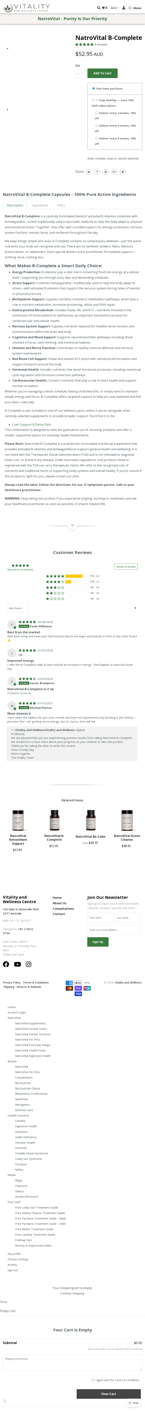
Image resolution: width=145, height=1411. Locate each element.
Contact (59, 914)
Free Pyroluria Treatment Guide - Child (40, 1223)
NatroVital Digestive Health (33, 1056)
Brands (12, 1061)
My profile (14, 1254)
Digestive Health (26, 1126)
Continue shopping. (72, 1293)
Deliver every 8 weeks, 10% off (115, 141)
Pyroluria (21, 1164)
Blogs (18, 1180)
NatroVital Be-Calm (91, 836)
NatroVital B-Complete (54, 838)
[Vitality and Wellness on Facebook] (7, 964)
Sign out (13, 1270)
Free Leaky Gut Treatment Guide (36, 1207)
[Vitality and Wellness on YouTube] (18, 964)
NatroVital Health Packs (30, 1050)
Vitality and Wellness (128, 982)
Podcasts (21, 1186)
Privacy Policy (12, 982)
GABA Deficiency (26, 1137)
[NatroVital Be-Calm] (90, 820)
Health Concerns (18, 1115)
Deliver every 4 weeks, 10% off (115, 115)
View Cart (108, 1394)
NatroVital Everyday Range (32, 1045)
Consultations (63, 909)
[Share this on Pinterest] (105, 172)
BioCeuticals (23, 1083)
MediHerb (21, 1099)
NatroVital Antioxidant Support (18, 840)
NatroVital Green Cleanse (127, 838)
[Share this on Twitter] (88, 172)
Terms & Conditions (36, 982)
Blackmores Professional (31, 1093)
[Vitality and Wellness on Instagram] (28, 964)
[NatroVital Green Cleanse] (126, 820)
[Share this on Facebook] (96, 172)
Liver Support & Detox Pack (31, 424)
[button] (84, 44)
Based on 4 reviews (20, 569)
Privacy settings (18, 1259)
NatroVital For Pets (27, 1039)
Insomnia (21, 1148)
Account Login (16, 1012)
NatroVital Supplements (30, 1023)
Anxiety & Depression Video (33, 1245)
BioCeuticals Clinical (27, 1088)
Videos (19, 1191)
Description (15, 205)
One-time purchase (109, 88)
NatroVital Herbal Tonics (31, 1029)
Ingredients (40, 205)
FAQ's (61, 205)
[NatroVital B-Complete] (54, 820)
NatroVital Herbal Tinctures (33, 1034)
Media (11, 1175)
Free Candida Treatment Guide (35, 1234)
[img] (28, 622)
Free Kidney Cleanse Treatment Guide (40, 1213)
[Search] (98, 8)
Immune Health (25, 1142)
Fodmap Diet (23, 1240)
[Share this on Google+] (113, 172)
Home (57, 898)
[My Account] (123, 8)
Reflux (19, 1169)
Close (3, 1302)
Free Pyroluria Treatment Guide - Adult (40, 1218)
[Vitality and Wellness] (26, 8)
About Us (59, 903)
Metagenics (22, 1104)
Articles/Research (26, 1196)
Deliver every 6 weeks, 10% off (115, 128)
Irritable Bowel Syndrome (31, 1153)
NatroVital (14, 1018)
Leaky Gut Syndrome (28, 1159)
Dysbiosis (21, 1131)
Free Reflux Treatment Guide (34, 1229)
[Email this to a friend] (122, 172)
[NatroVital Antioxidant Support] (18, 820)
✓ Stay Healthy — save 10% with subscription (113, 102)
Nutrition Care (24, 1110)
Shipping (9, 987)
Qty (77, 65)
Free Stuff (14, 1202)
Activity (12, 1264)
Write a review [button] (126, 566)
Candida (20, 1121)
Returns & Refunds (29, 987)
